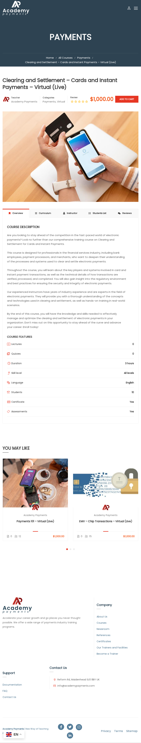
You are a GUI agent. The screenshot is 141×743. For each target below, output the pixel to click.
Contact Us (9, 697)
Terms (118, 731)
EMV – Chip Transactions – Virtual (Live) (105, 521)
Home (50, 57)
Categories (48, 97)
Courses (101, 623)
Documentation (12, 684)
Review (74, 97)
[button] (67, 549)
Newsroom (103, 629)
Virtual (61, 101)
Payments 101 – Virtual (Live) (35, 521)
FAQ (5, 691)
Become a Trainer (107, 653)
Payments (83, 57)
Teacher (15, 97)
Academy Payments (35, 515)
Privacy (106, 731)
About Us (102, 616)
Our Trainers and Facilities (112, 647)
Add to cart (127, 99)
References (103, 635)
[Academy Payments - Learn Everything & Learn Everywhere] (16, 8)
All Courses (65, 57)
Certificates (104, 641)
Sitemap (132, 731)
